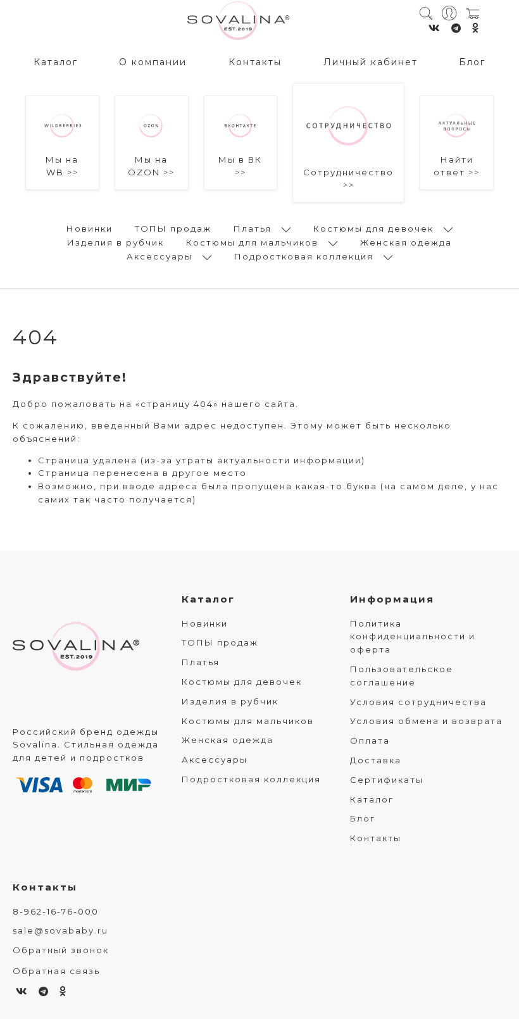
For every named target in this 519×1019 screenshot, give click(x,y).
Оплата (370, 740)
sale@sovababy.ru (60, 930)
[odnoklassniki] (476, 28)
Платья (253, 228)
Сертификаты (386, 780)
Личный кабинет (370, 62)
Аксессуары (159, 256)
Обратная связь (56, 971)
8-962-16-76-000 (56, 911)
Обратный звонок (61, 950)
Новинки (89, 228)
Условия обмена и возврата (426, 721)
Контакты (255, 62)
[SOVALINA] (239, 21)
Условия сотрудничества (418, 702)
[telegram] (456, 28)
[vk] (434, 28)
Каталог (56, 62)
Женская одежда (406, 242)
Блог (472, 62)
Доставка (375, 760)
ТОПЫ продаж (173, 228)
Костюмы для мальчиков (252, 242)
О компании (153, 62)
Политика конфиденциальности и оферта (412, 636)
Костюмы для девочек (373, 228)
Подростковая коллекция (303, 256)
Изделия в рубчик (115, 242)
